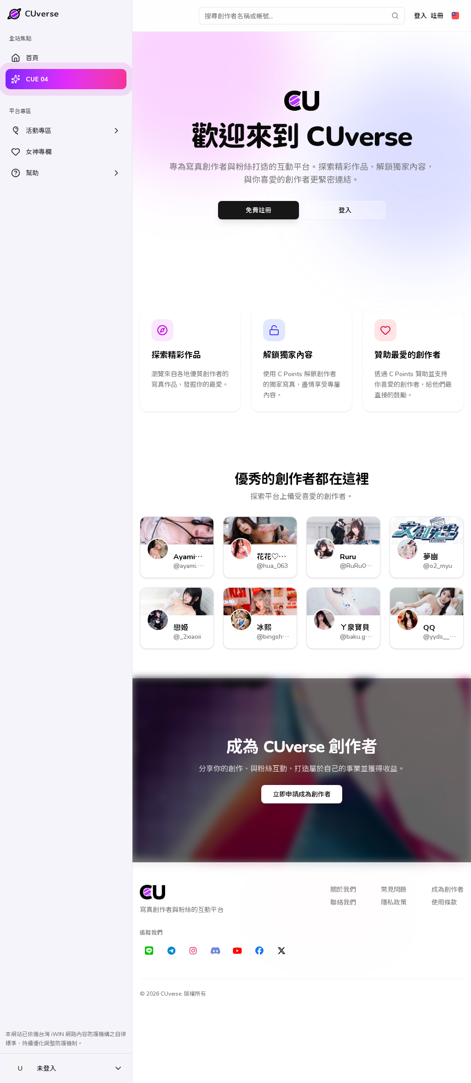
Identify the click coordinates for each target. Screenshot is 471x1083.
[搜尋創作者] (395, 15)
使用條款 (444, 902)
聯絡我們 (343, 902)
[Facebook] (259, 951)
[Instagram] (193, 951)
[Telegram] (171, 951)
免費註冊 (258, 210)
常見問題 (394, 889)
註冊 (437, 15)
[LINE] (149, 951)
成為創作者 (447, 889)
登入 (420, 15)
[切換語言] (455, 15)
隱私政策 (394, 902)
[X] (281, 951)
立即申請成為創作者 (302, 794)
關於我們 (343, 889)
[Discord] (215, 951)
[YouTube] (237, 951)
